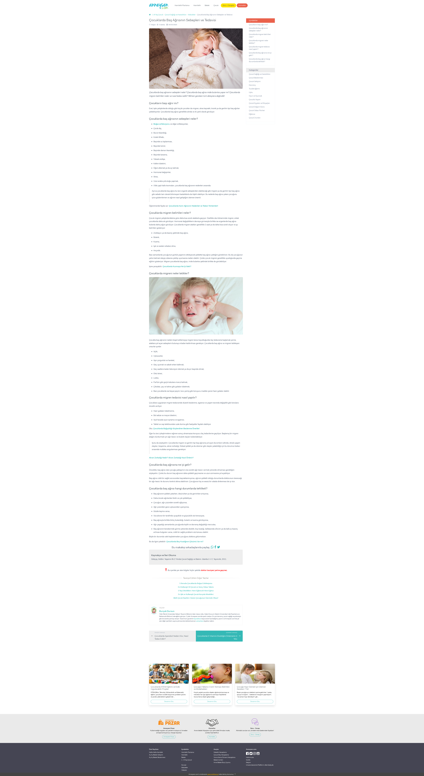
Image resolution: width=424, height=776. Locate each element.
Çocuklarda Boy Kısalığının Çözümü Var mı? (184, 541)
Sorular (183, 765)
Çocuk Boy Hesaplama (221, 755)
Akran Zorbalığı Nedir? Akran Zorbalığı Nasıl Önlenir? (171, 457)
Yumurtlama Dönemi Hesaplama (224, 757)
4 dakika (162, 25)
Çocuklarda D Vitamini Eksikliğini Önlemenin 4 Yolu (217, 636)
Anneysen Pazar (169, 737)
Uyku (251, 92)
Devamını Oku (169, 701)
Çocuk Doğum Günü (257, 107)
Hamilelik (197, 5)
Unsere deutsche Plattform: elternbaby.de (259, 765)
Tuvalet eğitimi (254, 89)
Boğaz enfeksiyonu (161, 124)
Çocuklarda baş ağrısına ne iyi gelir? (260, 54)
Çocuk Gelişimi (255, 81)
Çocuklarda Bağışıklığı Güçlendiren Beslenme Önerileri (176, 428)
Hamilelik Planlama (182, 5)
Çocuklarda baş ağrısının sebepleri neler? (258, 29)
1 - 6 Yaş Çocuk (186, 760)
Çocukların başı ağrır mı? (258, 24)
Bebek (207, 5)
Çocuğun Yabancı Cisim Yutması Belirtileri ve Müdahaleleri (212, 688)
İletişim (248, 762)
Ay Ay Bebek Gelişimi (156, 755)
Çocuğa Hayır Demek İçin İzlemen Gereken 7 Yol (251, 688)
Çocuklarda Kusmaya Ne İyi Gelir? (177, 266)
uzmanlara (199, 621)
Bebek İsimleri (218, 760)
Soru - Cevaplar (228, 5)
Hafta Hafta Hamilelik (156, 752)
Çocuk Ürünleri (254, 118)
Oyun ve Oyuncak (255, 96)
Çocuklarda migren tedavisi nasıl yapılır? (259, 48)
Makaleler (184, 767)
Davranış (252, 85)
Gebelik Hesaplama (220, 752)
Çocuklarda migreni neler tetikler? (258, 41)
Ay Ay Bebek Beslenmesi (157, 757)
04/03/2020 (173, 25)
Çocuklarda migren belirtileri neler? (260, 35)
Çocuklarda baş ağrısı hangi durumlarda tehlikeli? (259, 60)
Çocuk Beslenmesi (256, 78)
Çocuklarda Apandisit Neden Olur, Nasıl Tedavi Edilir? (171, 636)
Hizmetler (242, 5)
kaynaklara (197, 619)
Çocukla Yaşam (254, 99)
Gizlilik (248, 760)
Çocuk (216, 5)
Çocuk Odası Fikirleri (257, 110)
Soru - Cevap (255, 734)
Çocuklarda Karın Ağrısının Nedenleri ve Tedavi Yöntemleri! (193, 206)
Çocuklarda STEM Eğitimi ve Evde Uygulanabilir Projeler (165, 688)
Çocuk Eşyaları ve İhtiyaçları (259, 103)
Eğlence (252, 114)
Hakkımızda (250, 757)
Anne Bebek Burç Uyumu (222, 762)
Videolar (184, 770)
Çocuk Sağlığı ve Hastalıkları (259, 74)
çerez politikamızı (213, 774)
